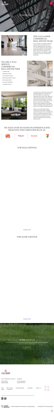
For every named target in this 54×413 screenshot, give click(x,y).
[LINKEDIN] (45, 390)
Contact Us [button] (27, 347)
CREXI (29, 229)
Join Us (2, 389)
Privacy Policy (50, 406)
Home (2, 388)
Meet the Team (10, 388)
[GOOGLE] (48, 390)
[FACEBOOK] (45, 387)
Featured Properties (20, 388)
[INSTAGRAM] (48, 387)
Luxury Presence (31, 406)
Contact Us (38, 388)
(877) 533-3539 (4, 381)
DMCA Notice (9, 389)
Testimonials (30, 388)
